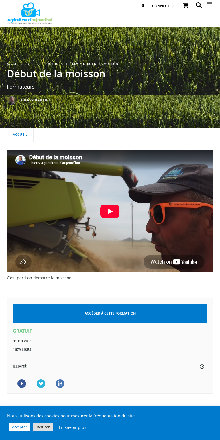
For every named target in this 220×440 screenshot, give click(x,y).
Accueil (20, 134)
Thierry (72, 64)
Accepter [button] (19, 426)
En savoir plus (72, 427)
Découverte (50, 64)
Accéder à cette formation (110, 313)
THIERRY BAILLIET (34, 100)
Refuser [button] (43, 426)
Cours (30, 64)
